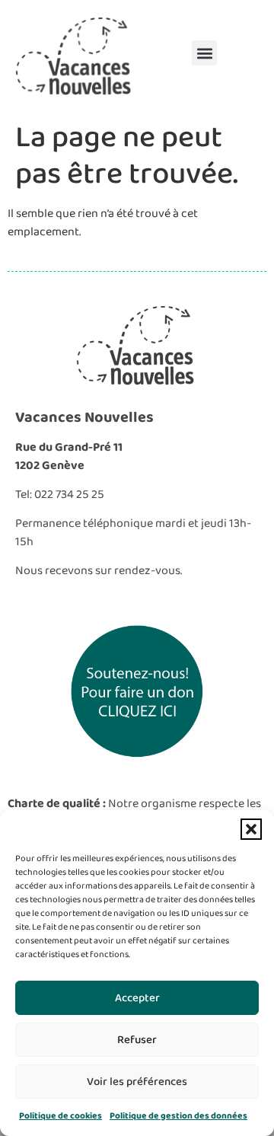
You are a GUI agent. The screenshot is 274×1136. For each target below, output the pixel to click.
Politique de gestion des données (178, 1116)
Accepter (137, 998)
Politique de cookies (60, 1116)
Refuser (137, 1040)
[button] (251, 829)
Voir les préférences (137, 1082)
